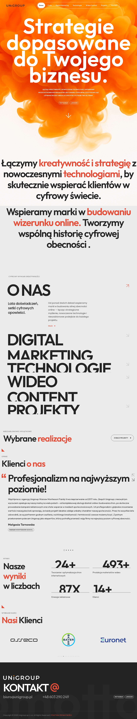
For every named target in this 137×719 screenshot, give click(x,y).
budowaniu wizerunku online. (72, 217)
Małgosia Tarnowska (21, 524)
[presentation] (64, 550)
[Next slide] (133, 480)
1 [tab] (64, 550)
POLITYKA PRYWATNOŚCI (61, 715)
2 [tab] (66, 550)
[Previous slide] (133, 475)
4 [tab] (70, 550)
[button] (74, 103)
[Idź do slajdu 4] (63, 656)
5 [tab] (73, 550)
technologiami (91, 174)
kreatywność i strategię (84, 163)
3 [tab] (68, 550)
